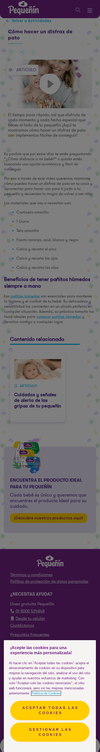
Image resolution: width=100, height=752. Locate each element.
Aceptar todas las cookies (50, 710)
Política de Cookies (46, 693)
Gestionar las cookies (50, 732)
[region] (50, 696)
